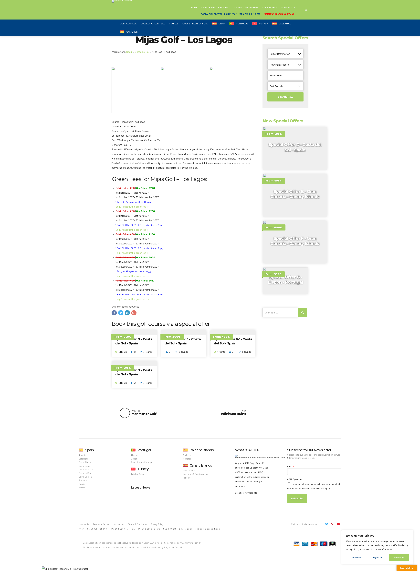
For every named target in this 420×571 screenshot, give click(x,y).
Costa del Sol (142, 51)
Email (290, 466)
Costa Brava (84, 466)
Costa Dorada (85, 476)
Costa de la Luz (86, 469)
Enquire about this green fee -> (132, 206)
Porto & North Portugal (141, 462)
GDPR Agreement (295, 479)
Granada (83, 480)
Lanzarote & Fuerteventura (195, 474)
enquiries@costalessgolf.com (203, 529)
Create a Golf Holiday (215, 7)
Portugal (242, 23)
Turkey (263, 23)
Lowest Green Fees (153, 23)
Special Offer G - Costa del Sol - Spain (133, 341)
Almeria (82, 455)
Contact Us (288, 7)
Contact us (119, 524)
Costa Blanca (85, 462)
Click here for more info (246, 492)
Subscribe (297, 498)
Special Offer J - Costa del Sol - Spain (183, 341)
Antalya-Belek (137, 474)
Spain (222, 23)
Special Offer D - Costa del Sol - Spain (133, 372)
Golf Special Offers (195, 23)
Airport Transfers (246, 7)
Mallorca (187, 455)
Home (194, 7)
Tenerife (186, 477)
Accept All (399, 557)
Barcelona (83, 458)
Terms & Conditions (137, 524)
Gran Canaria (189, 470)
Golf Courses (128, 23)
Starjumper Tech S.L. (173, 547)
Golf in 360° (269, 7)
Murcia (82, 484)
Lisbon (134, 458)
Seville (82, 487)
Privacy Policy (157, 524)
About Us (84, 524)
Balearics (285, 23)
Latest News (140, 487)
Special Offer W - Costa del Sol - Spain (233, 341)
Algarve (134, 455)
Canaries (132, 31)
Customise (356, 557)
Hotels (173, 23)
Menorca (187, 458)
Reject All (377, 557)
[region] (377, 547)
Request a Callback (102, 524)
